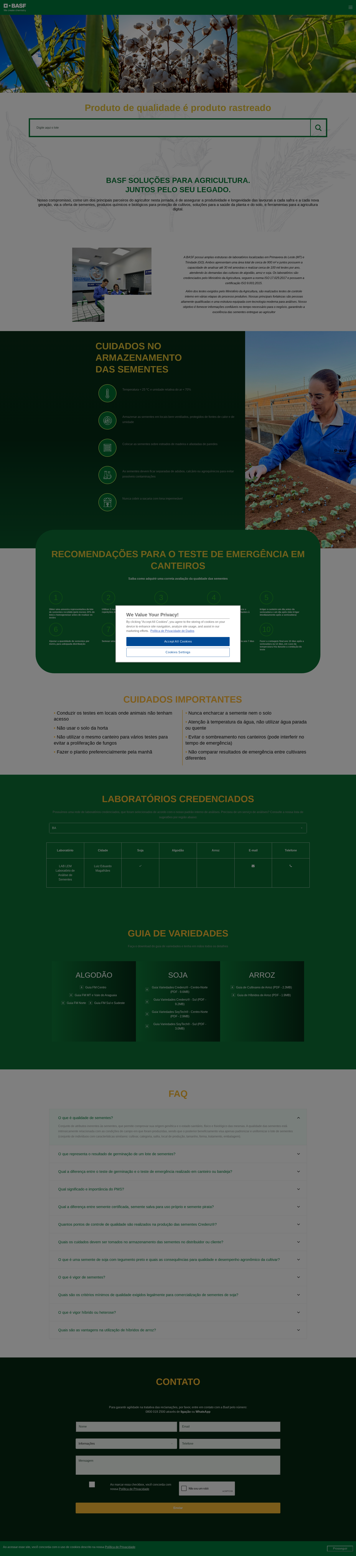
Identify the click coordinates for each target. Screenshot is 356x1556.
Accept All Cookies (178, 641)
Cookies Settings (178, 652)
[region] (178, 633)
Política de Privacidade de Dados (172, 631)
